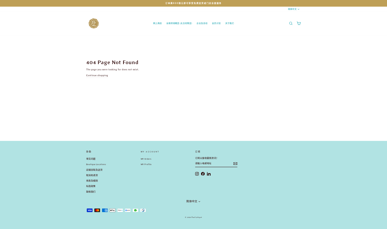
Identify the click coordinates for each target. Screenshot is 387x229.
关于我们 (229, 23)
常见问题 (91, 159)
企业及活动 (202, 23)
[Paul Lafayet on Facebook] (203, 174)
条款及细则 (92, 181)
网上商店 (157, 23)
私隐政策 (91, 186)
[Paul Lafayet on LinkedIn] (209, 174)
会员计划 (216, 23)
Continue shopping (97, 75)
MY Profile (146, 164)
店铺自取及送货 (94, 170)
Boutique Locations (96, 164)
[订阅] (235, 163)
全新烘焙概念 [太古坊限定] (179, 23)
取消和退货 (92, 175)
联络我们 (91, 192)
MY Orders (146, 159)
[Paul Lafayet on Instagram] (197, 174)
